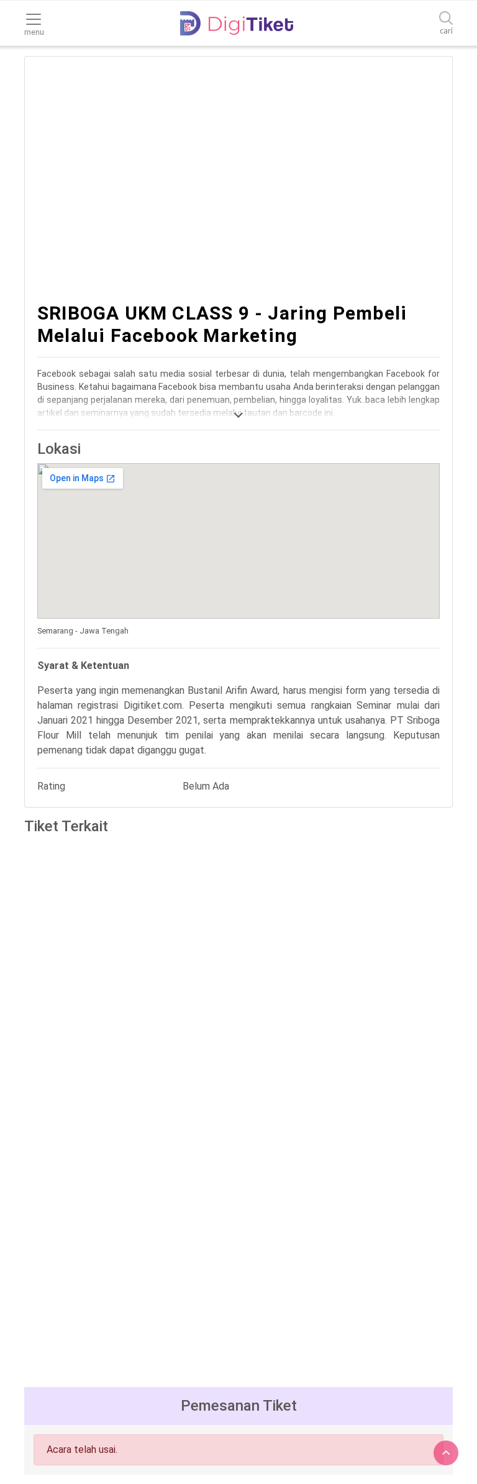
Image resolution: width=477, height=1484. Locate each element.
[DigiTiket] (236, 23)
